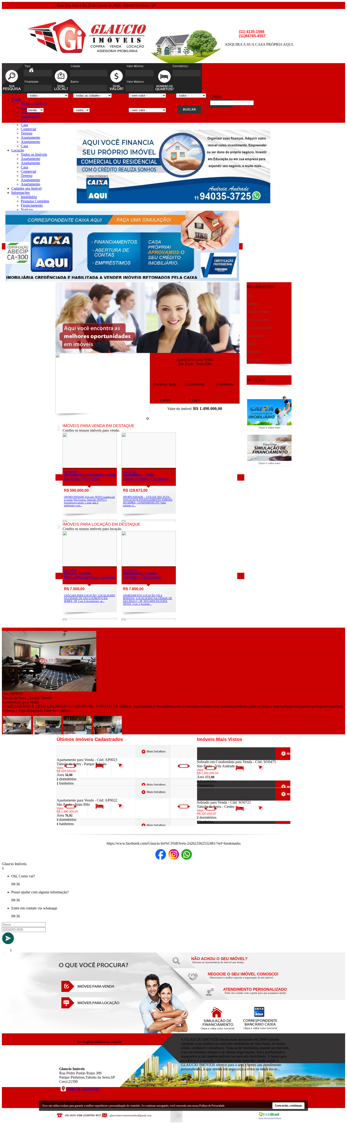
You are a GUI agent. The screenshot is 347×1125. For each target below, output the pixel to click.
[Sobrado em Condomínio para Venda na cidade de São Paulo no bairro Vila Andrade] (214, 759)
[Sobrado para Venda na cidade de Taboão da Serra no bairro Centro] (214, 799)
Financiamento (32, 205)
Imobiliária (29, 197)
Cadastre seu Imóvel (26, 188)
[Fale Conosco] (225, 963)
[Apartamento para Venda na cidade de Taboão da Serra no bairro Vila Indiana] (149, 467)
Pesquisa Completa (35, 201)
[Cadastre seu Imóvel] (242, 979)
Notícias (27, 210)
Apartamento (30, 116)
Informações (20, 193)
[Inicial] (87, 52)
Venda (16, 99)
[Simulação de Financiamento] (269, 465)
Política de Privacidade (211, 1105)
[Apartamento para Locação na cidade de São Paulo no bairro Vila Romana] (149, 565)
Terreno (26, 133)
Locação (17, 150)
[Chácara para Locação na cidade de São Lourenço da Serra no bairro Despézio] (90, 565)
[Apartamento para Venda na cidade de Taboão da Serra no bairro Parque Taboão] (49, 690)
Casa (24, 121)
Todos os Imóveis (34, 104)
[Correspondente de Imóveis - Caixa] (269, 429)
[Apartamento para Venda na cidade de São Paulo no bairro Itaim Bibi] (102, 412)
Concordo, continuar (288, 1105)
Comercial (28, 129)
